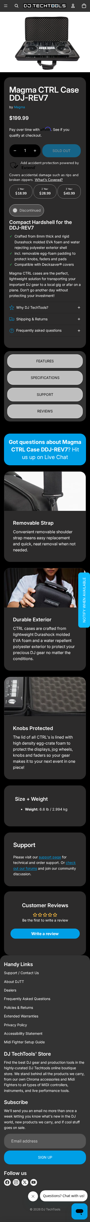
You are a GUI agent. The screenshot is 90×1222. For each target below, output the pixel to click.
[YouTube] (33, 1182)
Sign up (45, 1157)
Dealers (10, 990)
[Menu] (6, 6)
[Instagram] (16, 1182)
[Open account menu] (73, 5)
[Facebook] (7, 1182)
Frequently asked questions (39, 330)
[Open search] (16, 5)
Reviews (45, 411)
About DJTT (14, 981)
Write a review (45, 933)
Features (45, 361)
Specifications (45, 377)
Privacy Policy (15, 1025)
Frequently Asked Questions (27, 999)
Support (45, 394)
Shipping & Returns (32, 319)
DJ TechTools (50, 1209)
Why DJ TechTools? (32, 307)
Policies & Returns (18, 1007)
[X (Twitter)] (25, 1182)
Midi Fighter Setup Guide (24, 1042)
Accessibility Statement (23, 1033)
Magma (19, 107)
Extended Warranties (21, 1016)
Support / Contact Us (21, 973)
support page (50, 857)
